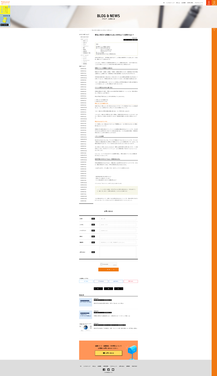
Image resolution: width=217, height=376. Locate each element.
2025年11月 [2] (83, 75)
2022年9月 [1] (83, 109)
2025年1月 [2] (83, 86)
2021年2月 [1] (83, 132)
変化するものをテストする (106, 51)
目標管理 (85, 51)
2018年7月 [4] (83, 194)
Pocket (131, 281)
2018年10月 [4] (84, 187)
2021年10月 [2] (84, 118)
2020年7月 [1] (83, 143)
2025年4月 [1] (83, 82)
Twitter (86, 281)
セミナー (85, 58)
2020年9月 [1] (83, 141)
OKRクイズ (85, 40)
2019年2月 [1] (83, 178)
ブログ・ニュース (84, 39)
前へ (98, 288)
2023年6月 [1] (83, 100)
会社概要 (184, 2)
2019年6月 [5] (83, 168)
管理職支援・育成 (86, 52)
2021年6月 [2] (83, 125)
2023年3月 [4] (83, 102)
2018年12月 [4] (84, 182)
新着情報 (85, 63)
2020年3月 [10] (84, 150)
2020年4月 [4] (83, 148)
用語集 (84, 49)
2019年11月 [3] (83, 157)
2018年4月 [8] (83, 200)
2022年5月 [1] (83, 114)
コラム (84, 44)
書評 (84, 47)
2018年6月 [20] (84, 196)
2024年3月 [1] (83, 96)
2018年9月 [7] (83, 189)
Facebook (101, 281)
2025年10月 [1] (84, 77)
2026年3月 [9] (83, 68)
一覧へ (108, 288)
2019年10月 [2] (84, 159)
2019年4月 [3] (83, 173)
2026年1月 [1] (83, 73)
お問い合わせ (121, 366)
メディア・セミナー (85, 55)
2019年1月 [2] (83, 180)
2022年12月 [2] (84, 107)
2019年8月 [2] (83, 164)
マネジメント (85, 46)
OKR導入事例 (190, 2)
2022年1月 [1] (83, 116)
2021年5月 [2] (83, 127)
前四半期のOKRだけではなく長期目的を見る (106, 53)
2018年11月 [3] (83, 184)
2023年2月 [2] (83, 105)
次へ (119, 288)
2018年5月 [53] (84, 198)
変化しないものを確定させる (106, 49)
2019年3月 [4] (83, 175)
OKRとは (178, 2)
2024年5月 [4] (83, 93)
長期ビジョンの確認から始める (103, 46)
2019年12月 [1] (84, 155)
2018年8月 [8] (83, 191)
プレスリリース (86, 60)
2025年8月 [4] (83, 80)
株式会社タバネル (109, 372)
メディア (85, 62)
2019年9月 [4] (83, 162)
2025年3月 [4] (83, 84)
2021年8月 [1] (83, 121)
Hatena (116, 281)
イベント (85, 56)
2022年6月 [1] (83, 112)
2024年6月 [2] (83, 91)
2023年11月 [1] (83, 98)
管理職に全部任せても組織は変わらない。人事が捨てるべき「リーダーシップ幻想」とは (112, 315)
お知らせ (85, 42)
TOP (164, 2)
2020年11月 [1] (83, 137)
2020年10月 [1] (84, 139)
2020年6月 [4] (83, 146)
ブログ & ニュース (199, 2)
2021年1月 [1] (83, 134)
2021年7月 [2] (83, 123)
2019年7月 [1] (83, 166)
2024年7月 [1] (83, 89)
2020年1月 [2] (83, 153)
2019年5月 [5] (83, 171)
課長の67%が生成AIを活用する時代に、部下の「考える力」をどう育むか (109, 303)
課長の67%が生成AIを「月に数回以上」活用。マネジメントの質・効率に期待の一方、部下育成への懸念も (115, 328)
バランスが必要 (100, 52)
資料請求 (128, 366)
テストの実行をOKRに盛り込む (103, 48)
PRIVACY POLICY (134, 366)
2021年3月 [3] (83, 130)
